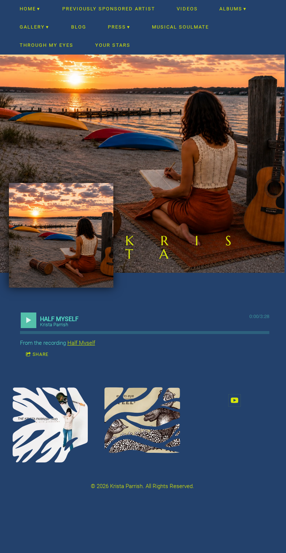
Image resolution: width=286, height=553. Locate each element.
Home (28, 9)
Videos (187, 9)
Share (41, 354)
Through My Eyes (46, 45)
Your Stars (112, 45)
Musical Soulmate (180, 27)
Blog (78, 27)
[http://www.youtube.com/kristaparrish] (234, 400)
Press (117, 27)
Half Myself (81, 343)
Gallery (32, 27)
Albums (230, 9)
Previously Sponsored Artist (108, 9)
